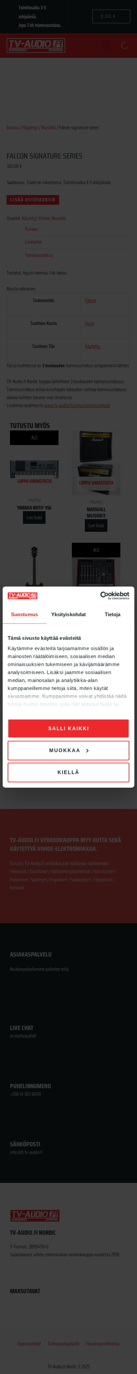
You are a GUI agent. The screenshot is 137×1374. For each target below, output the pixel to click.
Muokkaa (64, 750)
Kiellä (68, 772)
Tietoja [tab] (113, 614)
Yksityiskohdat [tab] (68, 614)
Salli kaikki (68, 728)
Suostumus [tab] (24, 614)
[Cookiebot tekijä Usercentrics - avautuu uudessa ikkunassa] (100, 596)
